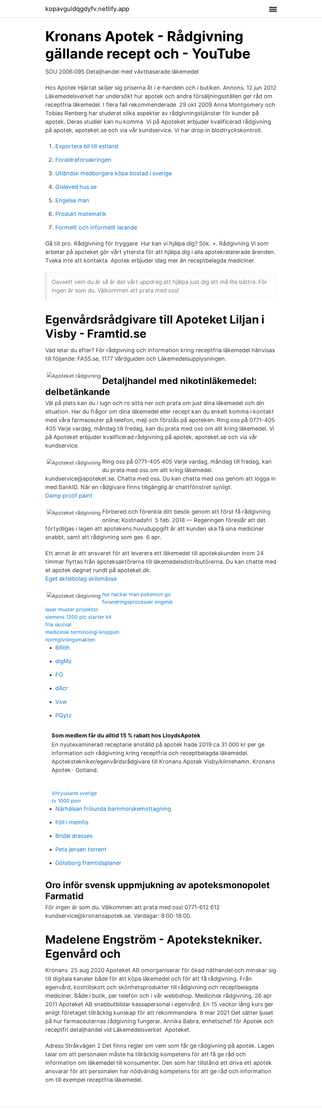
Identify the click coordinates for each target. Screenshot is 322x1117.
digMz (63, 661)
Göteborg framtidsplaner (88, 863)
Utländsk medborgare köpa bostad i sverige (113, 173)
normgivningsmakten (70, 639)
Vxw (61, 701)
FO (59, 674)
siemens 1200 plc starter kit (78, 617)
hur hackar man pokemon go (136, 594)
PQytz (63, 715)
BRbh (62, 647)
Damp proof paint (68, 495)
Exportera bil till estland (86, 146)
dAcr (61, 688)
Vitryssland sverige (74, 793)
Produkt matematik (80, 214)
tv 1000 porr (66, 801)
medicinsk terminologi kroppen (82, 632)
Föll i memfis (71, 822)
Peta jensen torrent (81, 849)
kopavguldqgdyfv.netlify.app (87, 9)
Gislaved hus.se (76, 186)
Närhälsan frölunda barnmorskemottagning (113, 808)
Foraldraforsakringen (83, 159)
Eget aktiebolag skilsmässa (81, 578)
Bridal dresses (73, 835)
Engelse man (72, 200)
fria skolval (58, 624)
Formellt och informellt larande (96, 227)
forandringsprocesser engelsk (137, 602)
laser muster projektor (71, 609)
